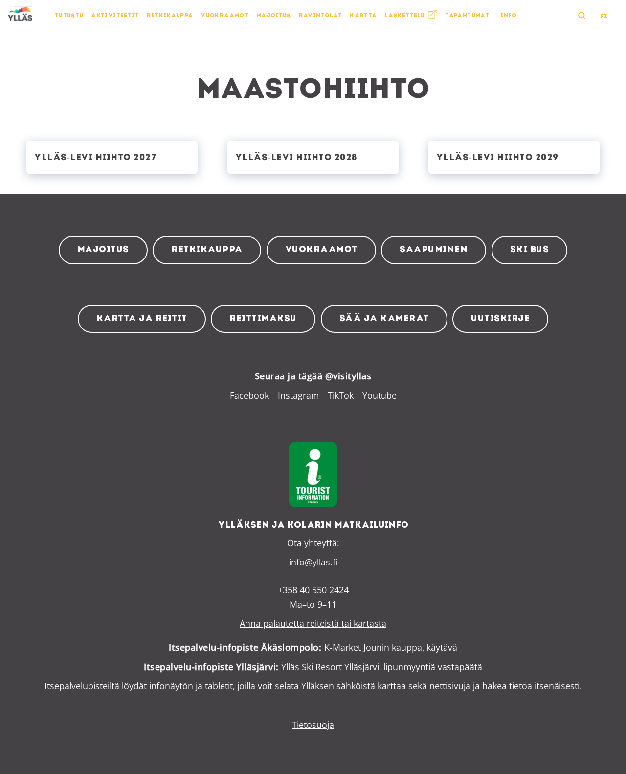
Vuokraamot (321, 250)
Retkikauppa (207, 250)
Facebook (249, 395)
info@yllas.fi (313, 562)
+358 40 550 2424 (313, 590)
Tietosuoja (313, 724)
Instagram (298, 395)
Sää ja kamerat (384, 319)
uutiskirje (500, 319)
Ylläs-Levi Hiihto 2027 (95, 158)
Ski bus (529, 250)
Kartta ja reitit (141, 319)
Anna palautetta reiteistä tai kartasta (313, 623)
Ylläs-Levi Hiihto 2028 (296, 158)
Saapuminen (434, 250)
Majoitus (103, 250)
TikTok (341, 395)
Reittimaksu (263, 319)
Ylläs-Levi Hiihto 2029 (497, 158)
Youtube (379, 395)
